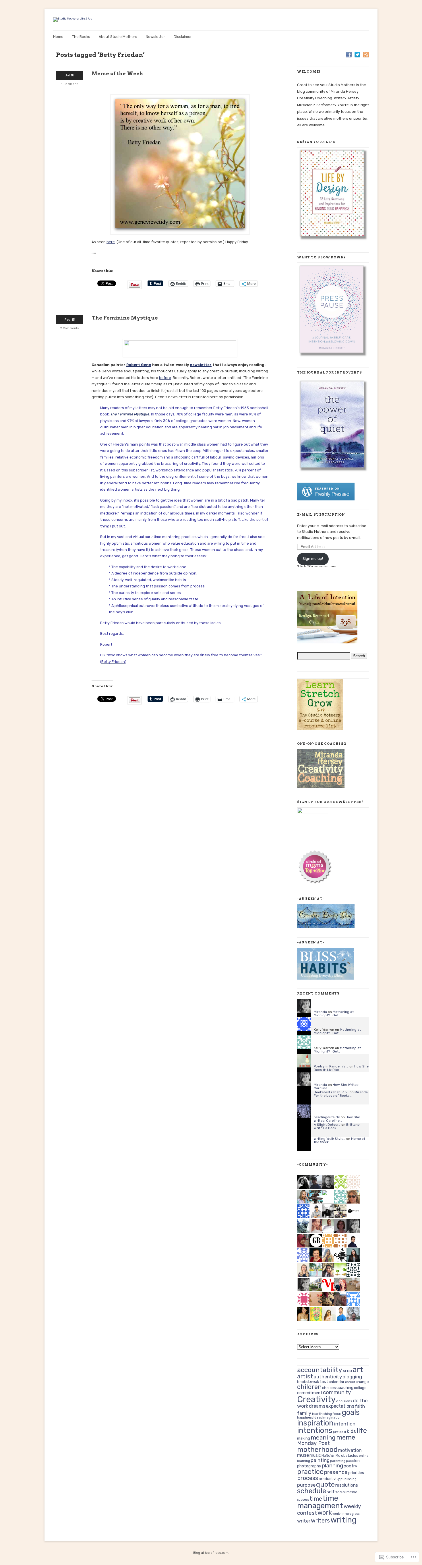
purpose (306, 1485)
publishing (348, 1479)
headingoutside (327, 1117)
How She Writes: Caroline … (336, 1086)
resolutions (346, 1485)
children (309, 1386)
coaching (344, 1387)
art (358, 1369)
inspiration (315, 1423)
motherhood (317, 1449)
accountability (319, 1370)
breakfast (318, 1381)
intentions (314, 1430)
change (362, 1382)
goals (351, 1412)
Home (58, 36)
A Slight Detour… (327, 1125)
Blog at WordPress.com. (211, 1553)
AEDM (347, 1371)
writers (320, 1520)
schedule (311, 1491)
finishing (325, 1414)
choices (329, 1388)
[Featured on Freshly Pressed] (326, 499)
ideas (317, 1417)
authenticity (327, 1377)
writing (343, 1520)
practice (310, 1472)
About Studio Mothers (118, 36)
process (307, 1478)
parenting (337, 1461)
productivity (329, 1479)
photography (309, 1466)
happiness (305, 1417)
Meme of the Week (117, 73)
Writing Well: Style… (329, 1139)
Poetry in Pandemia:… (331, 1066)
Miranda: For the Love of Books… (341, 1094)
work (325, 1512)
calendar (336, 1382)
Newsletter (155, 36)
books (302, 1382)
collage (360, 1388)
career (350, 1382)
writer (303, 1521)
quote (325, 1484)
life (362, 1431)
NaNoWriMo (331, 1455)
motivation (350, 1450)
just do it (339, 1432)
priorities (356, 1473)
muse (303, 1455)
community (337, 1392)
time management (320, 1502)
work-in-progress (345, 1514)
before (165, 378)
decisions (344, 1401)
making (303, 1438)
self (331, 1491)
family (304, 1413)
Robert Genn (138, 365)
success (303, 1500)
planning (332, 1465)
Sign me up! (313, 558)
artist (305, 1376)
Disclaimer (183, 36)
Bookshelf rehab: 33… (331, 1092)
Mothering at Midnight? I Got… (334, 1013)
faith (360, 1406)
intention (344, 1424)
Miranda (320, 1012)
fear (315, 1414)
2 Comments (69, 328)
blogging (352, 1377)
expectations (340, 1406)
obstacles (349, 1455)
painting (320, 1460)
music (315, 1455)
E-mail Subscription (321, 514)
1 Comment (69, 84)
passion (353, 1460)
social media (346, 1491)
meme (345, 1437)
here (111, 242)
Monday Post (313, 1443)
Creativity (316, 1399)
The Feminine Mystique (125, 318)
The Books (81, 36)
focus (336, 1414)
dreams (317, 1406)
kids (351, 1431)
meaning (323, 1437)
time (315, 1498)
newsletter (201, 365)
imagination (332, 1417)
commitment (309, 1392)
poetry (350, 1466)
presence (336, 1472)
